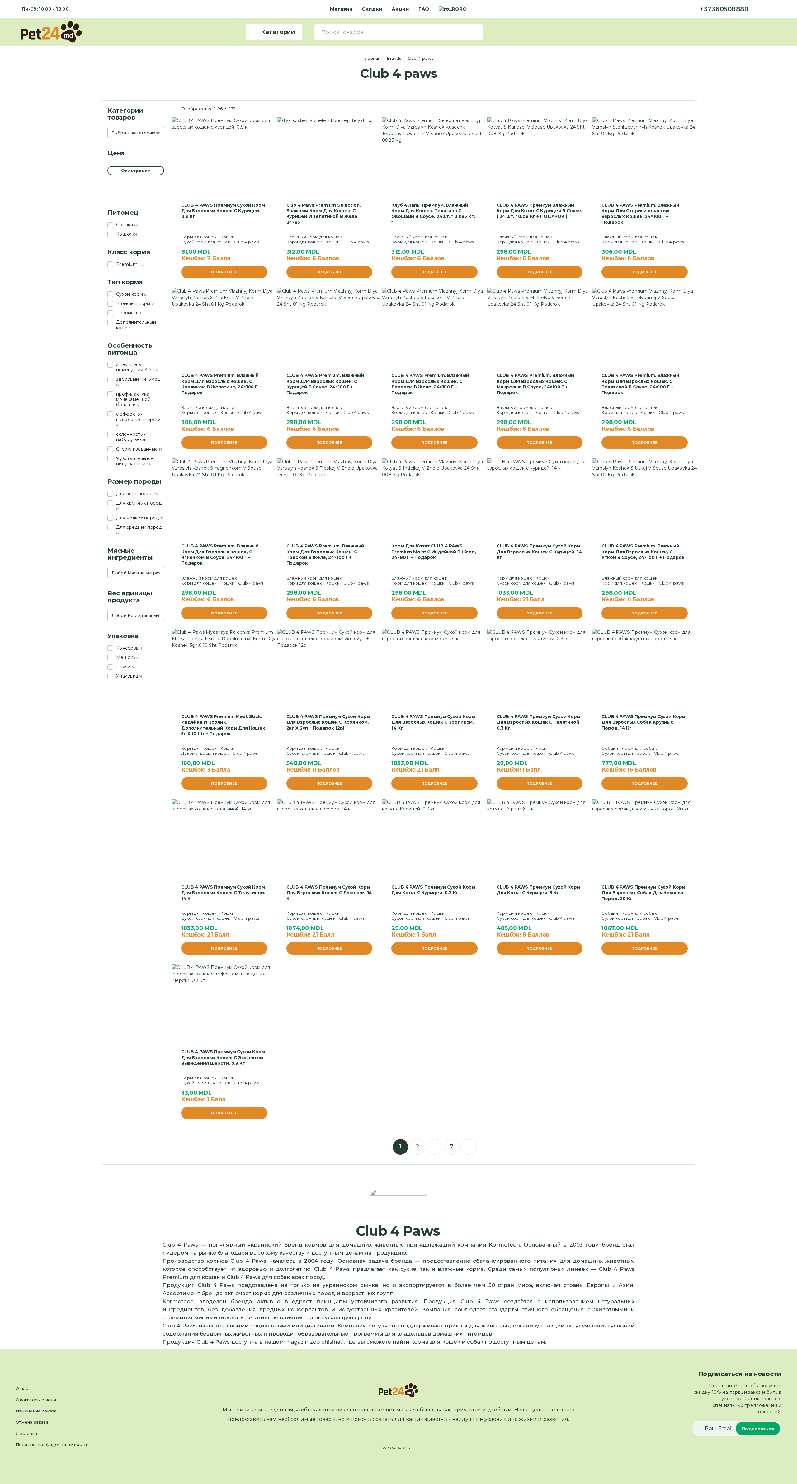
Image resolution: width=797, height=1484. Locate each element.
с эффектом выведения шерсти (138, 416)
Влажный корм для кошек (314, 236)
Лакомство (129, 313)
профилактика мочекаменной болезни (133, 399)
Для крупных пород (139, 503)
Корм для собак (639, 748)
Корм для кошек (199, 236)
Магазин (341, 9)
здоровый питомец (138, 379)
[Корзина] (779, 31)
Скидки (372, 9)
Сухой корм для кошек (205, 241)
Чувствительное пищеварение (135, 461)
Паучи (123, 666)
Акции (400, 9)
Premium (127, 264)
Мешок (124, 657)
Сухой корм (129, 294)
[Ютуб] (780, 9)
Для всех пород (134, 493)
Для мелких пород (137, 518)
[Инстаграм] (770, 9)
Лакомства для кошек (205, 753)
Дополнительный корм (136, 324)
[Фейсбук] (760, 9)
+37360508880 (724, 9)
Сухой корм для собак (625, 753)
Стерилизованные (137, 449)
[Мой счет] (769, 32)
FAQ (423, 9)
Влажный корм (133, 303)
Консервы (127, 648)
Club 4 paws (246, 241)
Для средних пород (139, 527)
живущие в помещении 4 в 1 (135, 367)
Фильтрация (135, 170)
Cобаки (609, 748)
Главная (371, 58)
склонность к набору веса (131, 436)
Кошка (123, 234)
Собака (124, 225)
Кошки (227, 236)
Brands (394, 58)
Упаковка (127, 676)
